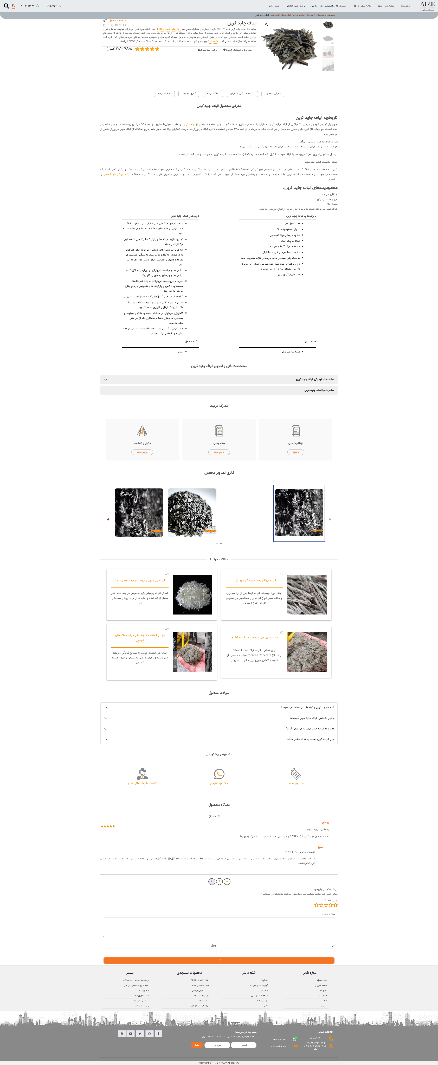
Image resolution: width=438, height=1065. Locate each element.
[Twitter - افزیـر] (140, 1033)
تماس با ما (323, 1006)
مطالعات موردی (321, 985)
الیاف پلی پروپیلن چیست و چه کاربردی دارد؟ (140, 580)
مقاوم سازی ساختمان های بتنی (136, 985)
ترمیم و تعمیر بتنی (141, 1006)
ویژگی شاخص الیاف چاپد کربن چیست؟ (312, 718)
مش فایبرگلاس (203, 1001)
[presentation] (330, 519)
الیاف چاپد (214, 41)
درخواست (219, 452)
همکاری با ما (322, 995)
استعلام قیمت (296, 783)
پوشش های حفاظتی (295, 6)
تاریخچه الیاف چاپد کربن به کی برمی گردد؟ (310, 729)
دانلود (296, 452)
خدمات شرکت (321, 980)
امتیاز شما (331, 900)
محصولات (405, 6)
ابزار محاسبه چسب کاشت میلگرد (136, 980)
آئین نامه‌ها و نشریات (259, 985)
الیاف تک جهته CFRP (200, 980)
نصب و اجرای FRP (141, 995)
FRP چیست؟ (143, 990)
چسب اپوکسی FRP (200, 985)
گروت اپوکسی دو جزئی (199, 1006)
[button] (221, 543)
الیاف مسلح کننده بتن (281, 15)
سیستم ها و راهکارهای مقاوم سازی (329, 6)
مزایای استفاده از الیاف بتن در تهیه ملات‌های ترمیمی (140, 638)
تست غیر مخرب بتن (141, 1001)
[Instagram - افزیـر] (149, 1033)
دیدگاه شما (328, 915)
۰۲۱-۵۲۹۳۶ (52, 6)
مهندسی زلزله (262, 1001)
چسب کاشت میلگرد (200, 995)
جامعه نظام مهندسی (259, 995)
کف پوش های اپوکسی (115, 174)
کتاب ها (264, 990)
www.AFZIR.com (230, 1063)
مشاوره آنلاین (219, 783)
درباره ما (324, 1001)
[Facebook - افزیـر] (158, 1033)
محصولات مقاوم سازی (303, 15)
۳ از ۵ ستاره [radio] (326, 905)
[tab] (214, 816)
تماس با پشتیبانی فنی (142, 783)
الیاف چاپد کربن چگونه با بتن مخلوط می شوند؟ (307, 707)
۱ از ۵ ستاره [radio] (335, 905)
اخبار (266, 1006)
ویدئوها (264, 980)
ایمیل (212, 946)
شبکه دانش (273, 6)
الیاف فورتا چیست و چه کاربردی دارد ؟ (254, 580)
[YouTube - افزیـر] (122, 1033)
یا (168, 29)
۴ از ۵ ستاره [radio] (321, 905)
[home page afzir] (427, 6)
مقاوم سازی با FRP (362, 6)
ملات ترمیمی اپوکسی (200, 990)
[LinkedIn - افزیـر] (130, 1033)
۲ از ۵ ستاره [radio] (331, 905)
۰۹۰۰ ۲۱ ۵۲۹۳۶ (27, 6)
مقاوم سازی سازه (386, 6)
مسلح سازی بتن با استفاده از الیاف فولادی (254, 637)
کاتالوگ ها (323, 990)
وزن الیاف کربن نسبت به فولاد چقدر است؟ (310, 739)
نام (332, 946)
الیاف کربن (189, 124)
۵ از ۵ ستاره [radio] (316, 905)
